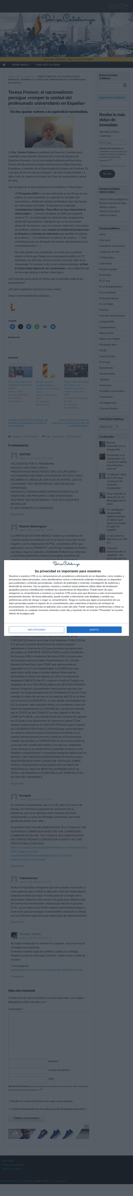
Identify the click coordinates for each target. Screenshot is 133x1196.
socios (39, 576)
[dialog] (66, 598)
